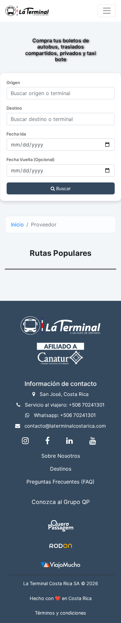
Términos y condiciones (60, 613)
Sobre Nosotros (60, 456)
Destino (14, 108)
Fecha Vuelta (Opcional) (30, 159)
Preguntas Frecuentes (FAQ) (60, 481)
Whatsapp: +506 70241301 (65, 415)
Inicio (17, 224)
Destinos (60, 468)
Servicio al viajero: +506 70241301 (65, 405)
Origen (13, 82)
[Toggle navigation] (107, 10)
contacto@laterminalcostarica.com (65, 426)
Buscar (63, 188)
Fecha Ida (16, 134)
